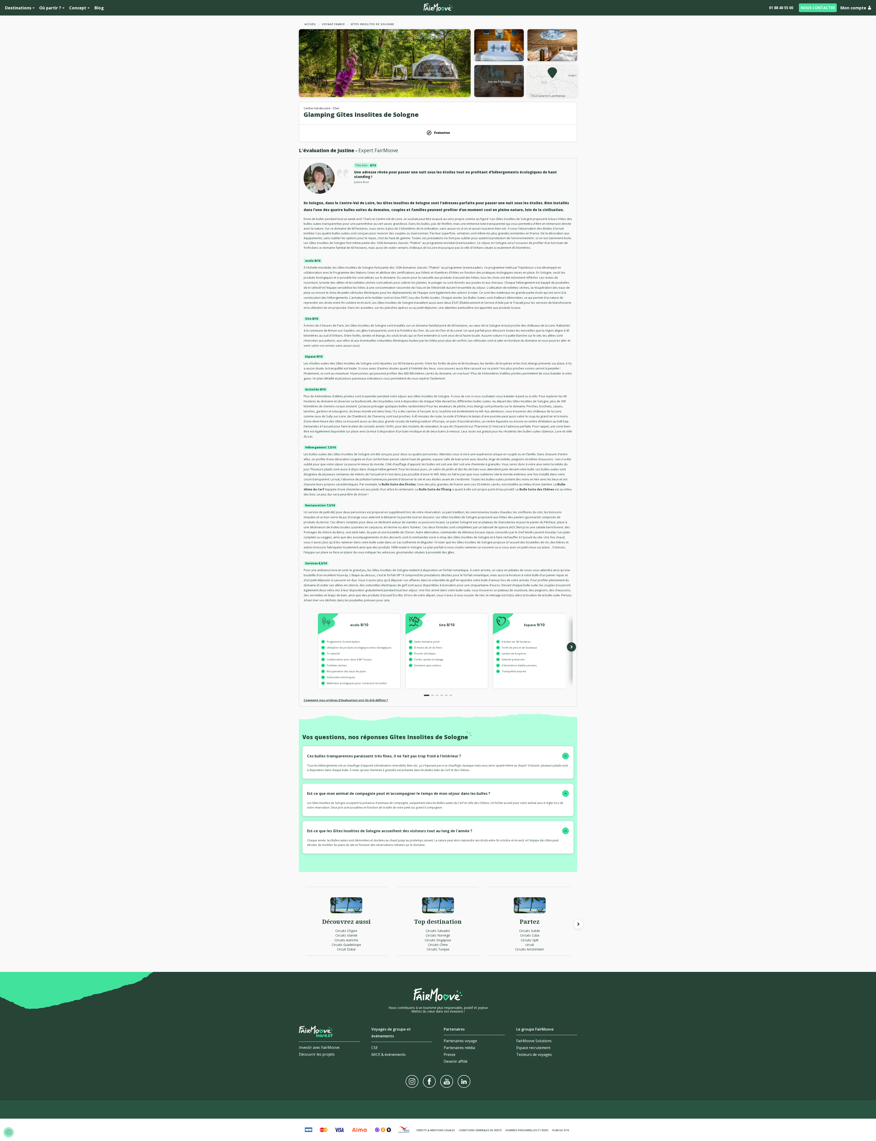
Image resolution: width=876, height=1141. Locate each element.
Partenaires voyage (460, 1040)
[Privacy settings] (8, 1132)
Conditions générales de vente (480, 1130)
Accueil (310, 24)
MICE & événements (388, 1054)
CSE (374, 1047)
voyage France (333, 24)
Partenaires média (459, 1047)
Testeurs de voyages (534, 1054)
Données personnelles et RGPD (527, 1130)
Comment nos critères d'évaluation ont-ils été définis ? (346, 700)
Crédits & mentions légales (435, 1130)
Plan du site (560, 1130)
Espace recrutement (533, 1047)
